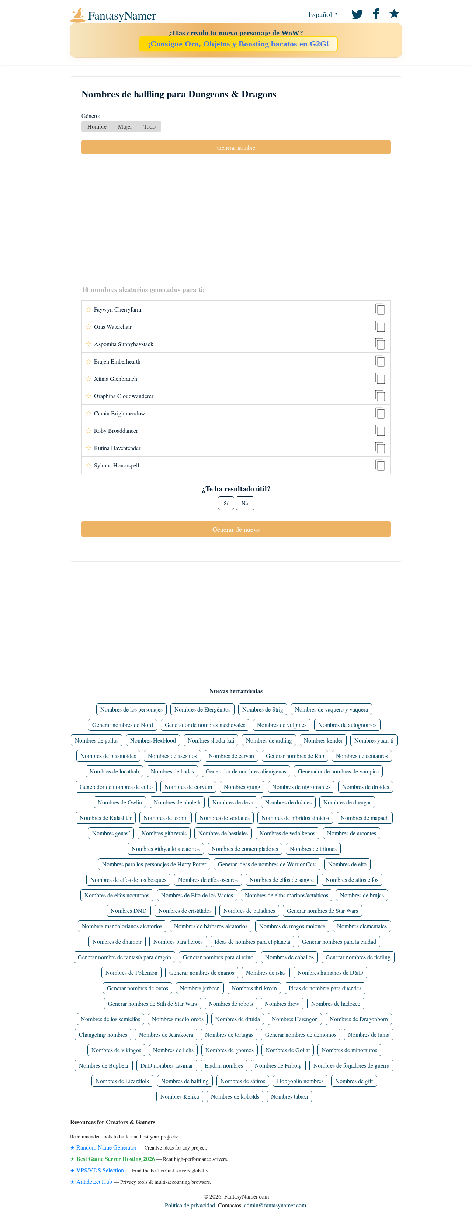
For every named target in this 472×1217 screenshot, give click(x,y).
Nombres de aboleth (177, 802)
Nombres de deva (232, 802)
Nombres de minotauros (349, 1050)
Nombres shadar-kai (211, 740)
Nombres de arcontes (351, 833)
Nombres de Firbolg (278, 1065)
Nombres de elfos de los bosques (128, 879)
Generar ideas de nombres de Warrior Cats (267, 864)
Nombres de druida (237, 1019)
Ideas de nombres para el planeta (252, 941)
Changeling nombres (103, 1034)
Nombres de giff (354, 1081)
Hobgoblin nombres (300, 1081)
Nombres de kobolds (235, 1096)
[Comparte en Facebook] (375, 13)
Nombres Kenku (179, 1096)
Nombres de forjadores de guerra (351, 1065)
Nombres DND (129, 910)
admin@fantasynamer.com (275, 1205)
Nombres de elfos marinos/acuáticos (286, 895)
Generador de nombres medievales (205, 725)
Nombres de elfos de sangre (282, 879)
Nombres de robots (231, 1003)
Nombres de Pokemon (131, 972)
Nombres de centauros (362, 755)
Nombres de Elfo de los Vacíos (197, 895)
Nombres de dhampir (117, 941)
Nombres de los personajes (131, 709)
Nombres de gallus (96, 740)
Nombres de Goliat (288, 1050)
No (245, 503)
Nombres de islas (266, 972)
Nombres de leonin (165, 817)
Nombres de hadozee (335, 1003)
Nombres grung (242, 786)
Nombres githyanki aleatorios (166, 848)
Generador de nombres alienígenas (246, 771)
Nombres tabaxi (289, 1096)
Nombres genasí (111, 833)
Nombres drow (282, 1003)
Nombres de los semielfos (110, 1019)
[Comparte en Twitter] (356, 13)
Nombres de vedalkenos (287, 833)
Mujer (125, 126)
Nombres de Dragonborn (359, 1019)
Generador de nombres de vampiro (338, 771)
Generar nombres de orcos (137, 988)
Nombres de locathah (114, 771)
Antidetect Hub (94, 1181)
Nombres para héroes (178, 941)
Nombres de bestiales (223, 833)
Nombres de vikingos (116, 1050)
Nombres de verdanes (224, 817)
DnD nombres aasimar (166, 1065)
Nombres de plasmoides (108, 755)
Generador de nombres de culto (116, 786)
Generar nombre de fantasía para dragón (124, 957)
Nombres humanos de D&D (330, 972)
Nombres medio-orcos (178, 1019)
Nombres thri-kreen (254, 988)
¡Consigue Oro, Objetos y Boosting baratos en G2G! (238, 43)
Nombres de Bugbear (104, 1065)
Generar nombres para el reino (218, 957)
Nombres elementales (362, 926)
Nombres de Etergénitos (202, 709)
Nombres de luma (368, 1034)
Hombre (97, 126)
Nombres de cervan (231, 755)
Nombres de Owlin (120, 802)
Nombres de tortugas (229, 1034)
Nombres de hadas (172, 771)
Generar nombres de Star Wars (322, 910)
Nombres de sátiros (243, 1081)
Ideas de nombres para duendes (325, 988)
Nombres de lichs (173, 1050)
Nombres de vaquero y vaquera (331, 709)
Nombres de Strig (262, 709)
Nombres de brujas (362, 895)
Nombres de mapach (365, 817)
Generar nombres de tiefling (358, 957)
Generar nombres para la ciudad (339, 941)
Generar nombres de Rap (295, 755)
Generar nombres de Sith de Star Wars (152, 1003)
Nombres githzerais (164, 833)
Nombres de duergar (347, 802)
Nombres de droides (365, 786)
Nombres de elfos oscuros (208, 879)
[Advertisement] (236, 219)
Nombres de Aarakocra (166, 1034)
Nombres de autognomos (347, 725)
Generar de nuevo (236, 529)
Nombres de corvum (188, 786)
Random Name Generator (106, 1147)
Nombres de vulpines (281, 725)
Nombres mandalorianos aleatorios (122, 926)
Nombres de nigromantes (301, 786)
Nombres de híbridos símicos (295, 817)
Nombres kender (323, 740)
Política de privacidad (190, 1205)
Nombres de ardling (269, 740)
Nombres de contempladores (245, 848)
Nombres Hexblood (153, 740)
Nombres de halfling (185, 1081)
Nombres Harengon (295, 1019)
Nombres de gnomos (229, 1050)
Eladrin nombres (224, 1065)
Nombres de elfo (347, 864)
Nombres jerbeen (200, 988)
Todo (149, 126)
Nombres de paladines (249, 910)
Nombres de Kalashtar (106, 817)
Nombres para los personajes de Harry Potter (154, 864)
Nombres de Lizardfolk (122, 1081)
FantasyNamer (122, 15)
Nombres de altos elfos (352, 879)
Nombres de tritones (313, 848)
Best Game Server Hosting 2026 (115, 1158)
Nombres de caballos (289, 957)
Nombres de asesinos (172, 755)
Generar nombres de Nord (122, 725)
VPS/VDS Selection (100, 1170)
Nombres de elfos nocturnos (116, 895)
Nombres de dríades (288, 802)
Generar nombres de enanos (201, 972)
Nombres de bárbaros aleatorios (210, 926)
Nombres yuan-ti (373, 740)
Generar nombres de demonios (300, 1034)
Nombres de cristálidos (185, 910)
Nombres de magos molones (292, 926)
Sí (226, 503)
